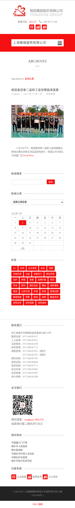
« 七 (22, 248)
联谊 (36, 297)
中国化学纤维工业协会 (22, 453)
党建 (51, 268)
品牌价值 (42, 280)
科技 (44, 291)
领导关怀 (17, 303)
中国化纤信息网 (19, 457)
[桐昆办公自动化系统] (44, 27)
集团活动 (54, 297)
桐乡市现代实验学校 (21, 460)
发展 (31, 280)
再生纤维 (50, 274)
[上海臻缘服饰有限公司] (37, 11)
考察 (27, 297)
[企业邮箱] (31, 27)
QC (14, 268)
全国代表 (17, 274)
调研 (44, 297)
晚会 (44, 285)
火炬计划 (25, 291)
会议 (43, 268)
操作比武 (33, 285)
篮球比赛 (54, 291)
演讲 (15, 291)
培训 (52, 280)
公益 (27, 274)
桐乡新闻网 (17, 450)
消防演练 (54, 285)
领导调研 (42, 303)
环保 (36, 291)
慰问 (23, 285)
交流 (22, 268)
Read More (28, 155)
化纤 (15, 280)
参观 (23, 280)
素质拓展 (17, 297)
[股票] (38, 27)
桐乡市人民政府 (19, 446)
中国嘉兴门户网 (19, 442)
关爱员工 (38, 274)
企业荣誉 (32, 268)
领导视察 (29, 303)
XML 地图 (37, 504)
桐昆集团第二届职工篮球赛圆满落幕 (35, 89)
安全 (15, 285)
